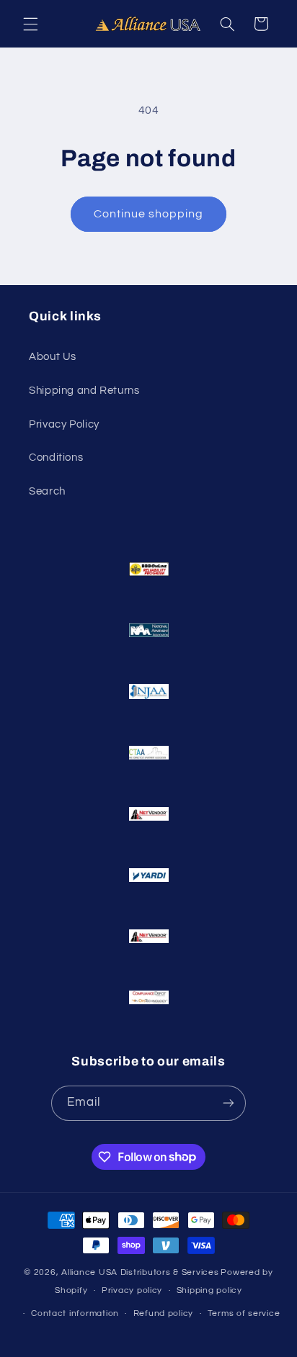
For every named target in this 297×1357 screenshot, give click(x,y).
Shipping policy (209, 1290)
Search (47, 491)
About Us (52, 356)
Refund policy (163, 1313)
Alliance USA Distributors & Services (139, 1272)
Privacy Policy (64, 424)
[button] (30, 23)
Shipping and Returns (84, 390)
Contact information (75, 1313)
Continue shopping (149, 214)
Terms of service (244, 1313)
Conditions (56, 457)
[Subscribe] (228, 1103)
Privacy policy (132, 1290)
